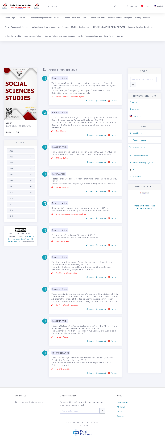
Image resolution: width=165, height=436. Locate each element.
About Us (22, 18)
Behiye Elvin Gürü (63, 187)
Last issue (137, 133)
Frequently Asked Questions (140, 27)
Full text (114, 101)
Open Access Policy (32, 36)
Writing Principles (142, 18)
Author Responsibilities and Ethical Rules (96, 36)
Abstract (102, 101)
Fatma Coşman (62, 96)
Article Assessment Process (16, 27)
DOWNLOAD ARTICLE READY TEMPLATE (109, 27)
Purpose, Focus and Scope (74, 18)
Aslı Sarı (59, 305)
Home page (10, 18)
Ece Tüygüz (60, 273)
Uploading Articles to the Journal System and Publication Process (60, 27)
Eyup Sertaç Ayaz (63, 241)
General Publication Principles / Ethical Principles (110, 18)
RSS (135, 170)
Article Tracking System (143, 162)
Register (135, 109)
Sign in (120, 6)
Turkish (147, 6)
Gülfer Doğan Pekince (65, 214)
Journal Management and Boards (44, 18)
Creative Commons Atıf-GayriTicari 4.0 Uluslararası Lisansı (20, 239)
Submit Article (139, 148)
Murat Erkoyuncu (63, 369)
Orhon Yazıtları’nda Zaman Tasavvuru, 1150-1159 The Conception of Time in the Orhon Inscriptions (74, 236)
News (119, 411)
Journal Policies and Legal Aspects (60, 36)
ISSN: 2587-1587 (52, 6)
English (160, 6)
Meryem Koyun (62, 337)
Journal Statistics (140, 155)
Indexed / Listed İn (13, 36)
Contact (120, 36)
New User (133, 6)
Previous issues (139, 140)
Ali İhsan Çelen (62, 158)
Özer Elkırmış (61, 131)
